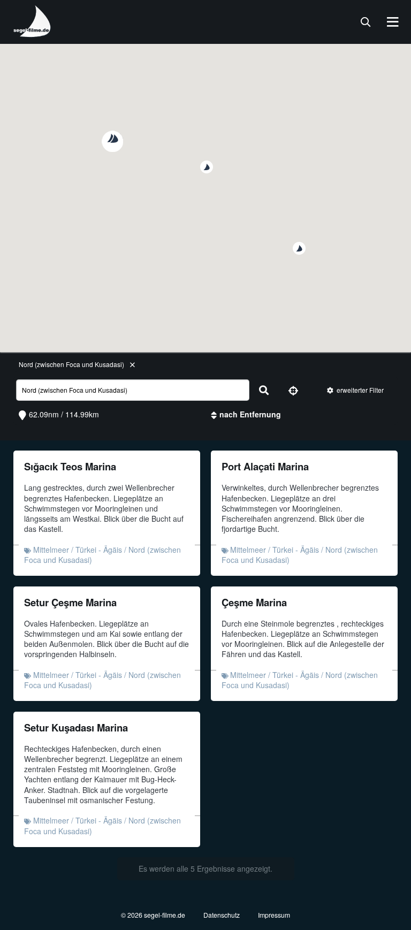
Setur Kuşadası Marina (76, 727)
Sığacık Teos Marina (70, 466)
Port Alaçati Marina (265, 466)
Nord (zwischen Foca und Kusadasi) (71, 364)
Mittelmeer (51, 549)
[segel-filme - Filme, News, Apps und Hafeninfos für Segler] (32, 33)
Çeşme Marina (254, 602)
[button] (299, 248)
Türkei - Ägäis (98, 549)
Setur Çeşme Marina (70, 602)
